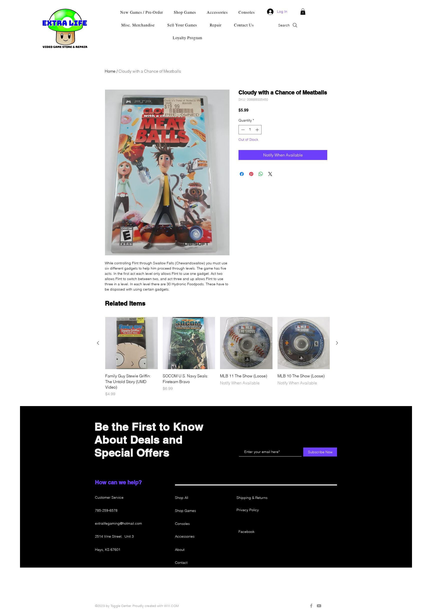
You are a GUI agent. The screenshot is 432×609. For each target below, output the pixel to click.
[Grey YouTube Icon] (319, 606)
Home (110, 71)
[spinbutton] (250, 129)
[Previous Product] (98, 343)
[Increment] (257, 129)
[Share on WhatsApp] (261, 174)
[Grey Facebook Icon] (311, 606)
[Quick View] (131, 343)
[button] (303, 11)
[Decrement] (242, 129)
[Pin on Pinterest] (251, 174)
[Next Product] (337, 343)
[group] (217, 357)
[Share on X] (270, 174)
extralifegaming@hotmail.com (118, 523)
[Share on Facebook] (242, 174)
